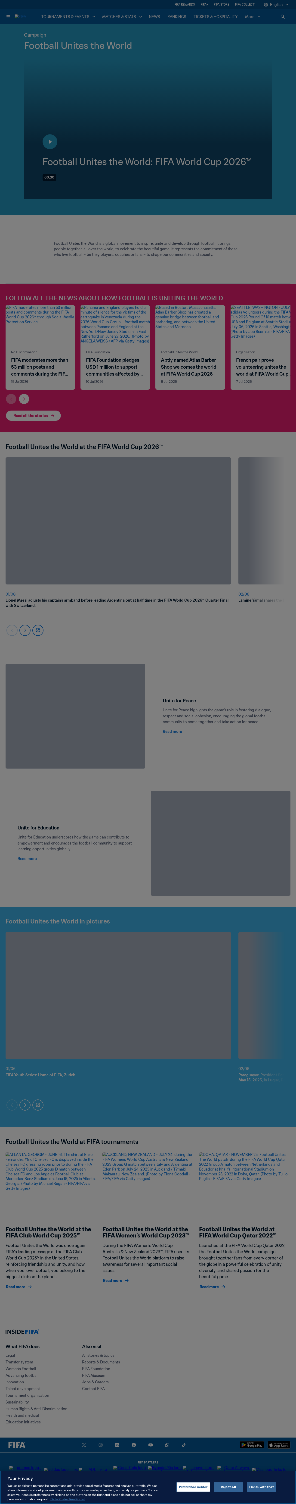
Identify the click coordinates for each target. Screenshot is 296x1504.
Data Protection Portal (67, 1499)
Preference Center (193, 1487)
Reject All (228, 1487)
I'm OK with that (261, 1487)
